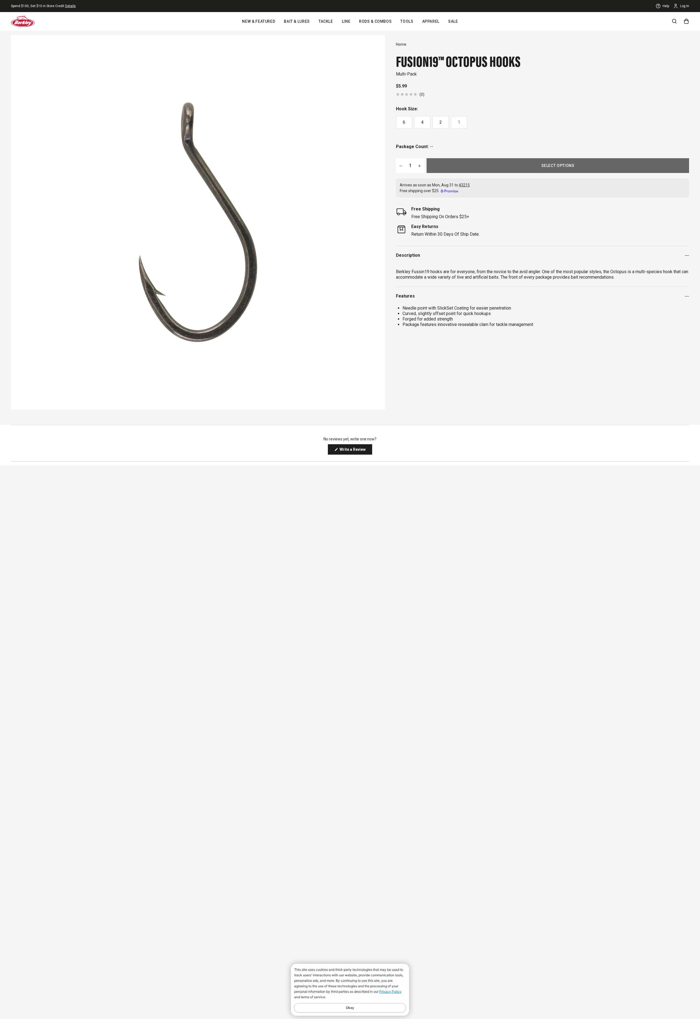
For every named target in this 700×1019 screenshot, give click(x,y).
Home (401, 44)
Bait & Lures (297, 21)
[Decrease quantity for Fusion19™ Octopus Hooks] (401, 165)
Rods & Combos (375, 21)
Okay (350, 1008)
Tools (406, 21)
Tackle (326, 21)
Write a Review (355, 451)
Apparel (430, 21)
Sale (453, 21)
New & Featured (258, 21)
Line (346, 21)
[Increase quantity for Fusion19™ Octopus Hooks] (419, 165)
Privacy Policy (390, 991)
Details (70, 6)
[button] (410, 94)
